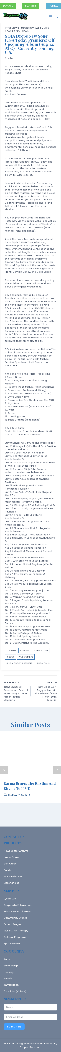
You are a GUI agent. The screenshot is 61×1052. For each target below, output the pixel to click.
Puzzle (8, 870)
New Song (41, 650)
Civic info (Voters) (15, 991)
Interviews (12, 28)
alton (11, 58)
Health (8, 978)
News (25, 31)
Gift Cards (10, 863)
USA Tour (43, 663)
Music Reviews (30, 28)
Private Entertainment (17, 911)
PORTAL (53, 5)
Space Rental (12, 943)
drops (25, 650)
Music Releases (13, 876)
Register (30, 5)
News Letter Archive (16, 850)
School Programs (14, 924)
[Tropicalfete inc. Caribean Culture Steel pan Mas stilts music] (15, 16)
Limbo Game (11, 857)
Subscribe (14, 1026)
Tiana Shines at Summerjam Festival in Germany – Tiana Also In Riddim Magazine (16, 691)
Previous (4, 770)
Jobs (7, 959)
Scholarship (11, 965)
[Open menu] (51, 16)
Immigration (11, 984)
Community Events (15, 917)
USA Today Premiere (19, 663)
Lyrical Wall (10, 898)
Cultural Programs (15, 937)
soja (10, 656)
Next (57, 770)
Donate (8, 5)
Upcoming (26, 656)
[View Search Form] (56, 16)
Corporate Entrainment (18, 905)
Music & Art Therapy (16, 930)
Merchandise (12, 882)
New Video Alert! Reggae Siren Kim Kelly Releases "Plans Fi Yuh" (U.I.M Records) (45, 691)
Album (11, 650)
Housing (9, 972)
